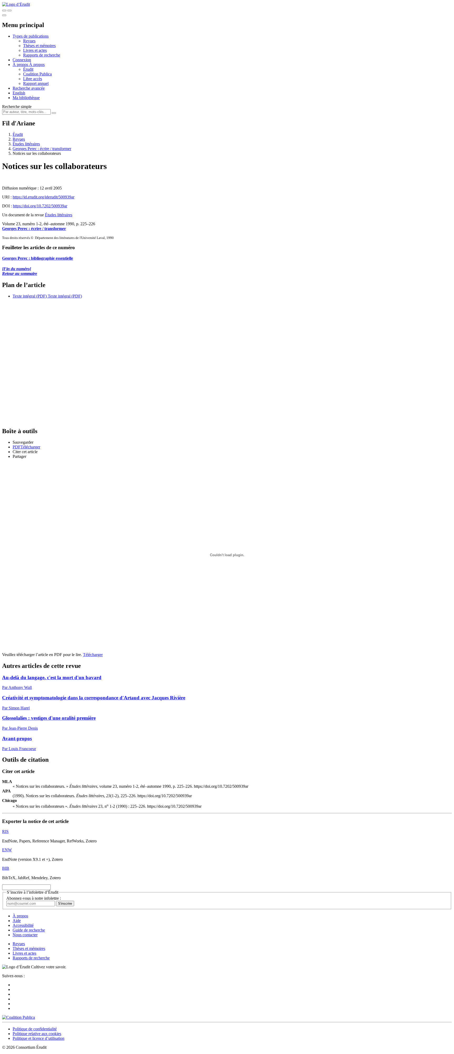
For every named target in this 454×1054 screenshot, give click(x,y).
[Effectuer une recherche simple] (4, 10)
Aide (17, 920)
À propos (37, 64)
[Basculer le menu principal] (4, 15)
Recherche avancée (29, 88)
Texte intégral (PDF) (30, 296)
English (19, 93)
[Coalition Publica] (18, 1017)
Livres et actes (35, 50)
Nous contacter (25, 935)
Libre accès (32, 78)
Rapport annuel (36, 83)
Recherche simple (17, 106)
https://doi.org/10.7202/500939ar (40, 206)
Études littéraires (26, 144)
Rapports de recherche (41, 55)
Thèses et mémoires (39, 45)
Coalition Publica (37, 74)
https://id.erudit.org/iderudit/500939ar (43, 197)
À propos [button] (21, 64)
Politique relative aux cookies (37, 1033)
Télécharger (93, 654)
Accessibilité (23, 925)
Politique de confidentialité (35, 1029)
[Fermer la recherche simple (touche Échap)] (9, 10)
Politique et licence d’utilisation (38, 1038)
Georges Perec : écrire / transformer (42, 148)
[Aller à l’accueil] (16, 4)
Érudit (28, 69)
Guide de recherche (29, 930)
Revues (29, 41)
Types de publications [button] (31, 36)
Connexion (22, 60)
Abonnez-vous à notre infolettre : (33, 898)
